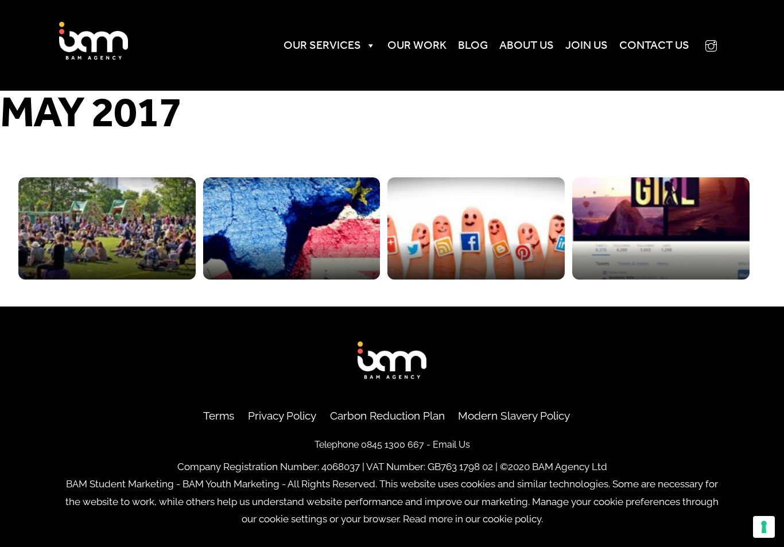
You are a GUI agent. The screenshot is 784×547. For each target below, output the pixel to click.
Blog (473, 45)
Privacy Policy (282, 415)
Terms (218, 415)
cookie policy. (513, 519)
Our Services (322, 45)
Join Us (586, 45)
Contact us (654, 45)
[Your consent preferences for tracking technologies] (764, 527)
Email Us (451, 444)
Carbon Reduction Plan (387, 415)
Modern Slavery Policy (514, 415)
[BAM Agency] (93, 56)
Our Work (417, 45)
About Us (526, 45)
